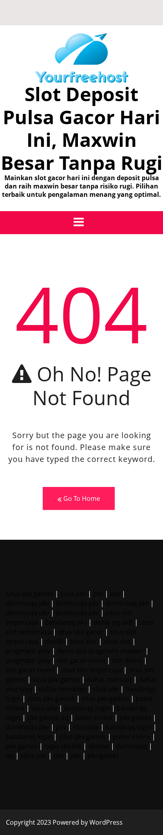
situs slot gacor (80, 631)
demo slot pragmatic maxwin (100, 650)
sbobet (98, 746)
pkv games (135, 717)
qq (10, 755)
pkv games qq (47, 717)
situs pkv (73, 593)
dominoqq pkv (27, 603)
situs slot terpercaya (91, 670)
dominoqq (131, 746)
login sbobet (63, 746)
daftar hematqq (62, 689)
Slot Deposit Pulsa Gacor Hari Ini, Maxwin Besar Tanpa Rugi (82, 128)
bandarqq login (87, 708)
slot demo (127, 660)
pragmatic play (28, 650)
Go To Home (81, 498)
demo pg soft (113, 622)
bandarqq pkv (66, 622)
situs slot (83, 641)
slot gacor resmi (81, 660)
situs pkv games (29, 593)
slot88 (54, 641)
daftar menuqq (109, 679)
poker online (94, 717)
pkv (98, 593)
